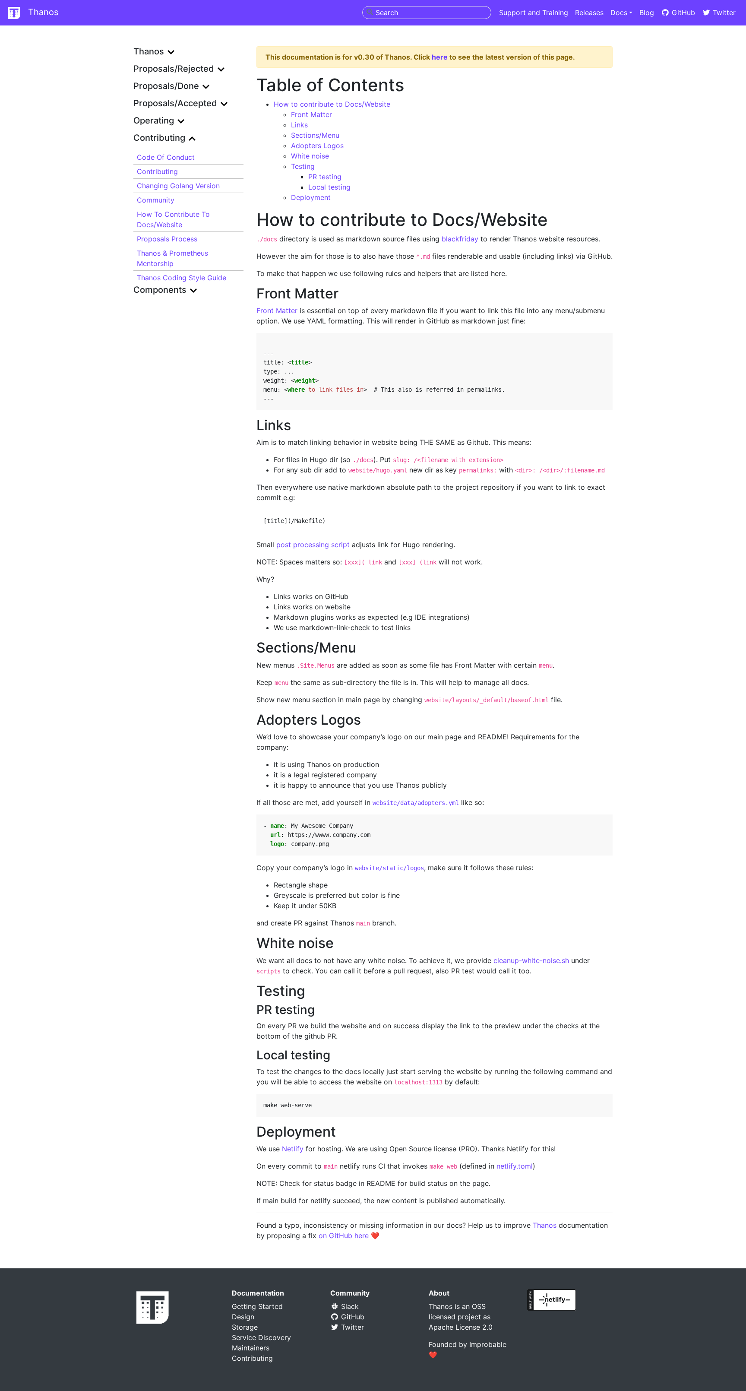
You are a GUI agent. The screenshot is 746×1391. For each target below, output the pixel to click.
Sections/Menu (315, 135)
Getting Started (257, 1306)
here (440, 57)
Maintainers (250, 1347)
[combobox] (426, 12)
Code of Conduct (166, 157)
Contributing (157, 171)
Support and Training (533, 12)
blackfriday (460, 238)
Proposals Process (167, 238)
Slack (349, 1306)
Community (155, 200)
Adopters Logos (317, 145)
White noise (310, 156)
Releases (589, 12)
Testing (303, 166)
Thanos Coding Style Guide (181, 277)
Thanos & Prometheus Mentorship (172, 258)
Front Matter (311, 114)
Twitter (723, 12)
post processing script (313, 544)
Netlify (292, 1148)
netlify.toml (514, 1166)
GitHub (682, 12)
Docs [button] (618, 12)
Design (243, 1316)
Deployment (311, 197)
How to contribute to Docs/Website (173, 219)
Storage (245, 1327)
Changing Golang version (178, 185)
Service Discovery (261, 1337)
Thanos (41, 12)
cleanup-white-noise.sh (531, 960)
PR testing (324, 176)
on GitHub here (344, 1235)
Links (299, 124)
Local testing (329, 187)
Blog (646, 12)
